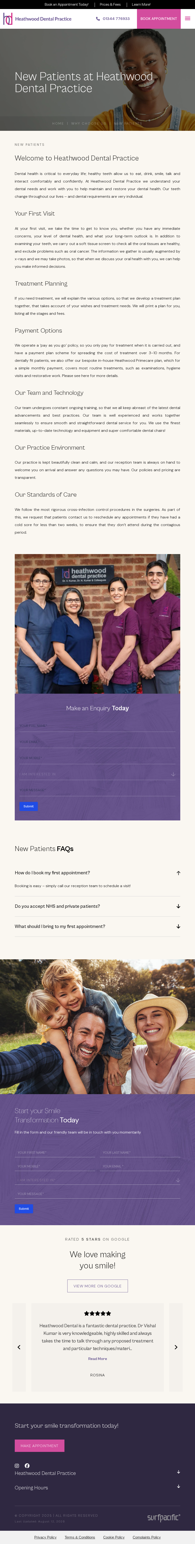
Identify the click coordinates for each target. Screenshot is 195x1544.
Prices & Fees (110, 4)
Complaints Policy (147, 1537)
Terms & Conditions (80, 1537)
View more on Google (97, 1286)
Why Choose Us (89, 123)
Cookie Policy (114, 1537)
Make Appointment (39, 1446)
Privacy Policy (45, 1537)
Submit (29, 806)
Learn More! (141, 4)
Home (58, 123)
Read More (97, 1359)
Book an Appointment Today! (66, 4)
